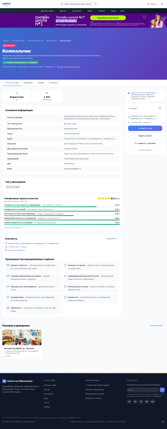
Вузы (90, 11)
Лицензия (28, 83)
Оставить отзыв (145, 128)
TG (141, 402)
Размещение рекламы (95, 394)
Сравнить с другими (147, 143)
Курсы (113, 11)
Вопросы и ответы (93, 398)
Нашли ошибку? (146, 150)
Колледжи (76, 11)
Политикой (157, 396)
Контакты (53, 83)
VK (129, 402)
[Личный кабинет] (162, 4)
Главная (5, 41)
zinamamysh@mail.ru (16, 250)
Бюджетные (51, 41)
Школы (63, 11)
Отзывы (41, 83)
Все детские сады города (68, 67)
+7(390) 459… (17, 247)
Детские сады (47, 11)
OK (135, 402)
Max (146, 402)
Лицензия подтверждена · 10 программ (21, 62)
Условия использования (66, 418)
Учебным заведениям (94, 389)
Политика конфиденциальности (44, 418)
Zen (152, 402)
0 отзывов (132, 108)
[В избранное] (159, 108)
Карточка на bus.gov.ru (12, 228)
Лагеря (101, 11)
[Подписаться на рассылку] (162, 389)
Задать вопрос (145, 136)
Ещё (122, 11)
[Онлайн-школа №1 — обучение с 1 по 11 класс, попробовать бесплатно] (83, 21)
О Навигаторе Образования (97, 385)
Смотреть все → (157, 325)
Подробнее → (112, 238)
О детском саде (12, 83)
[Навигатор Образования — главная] (6, 4)
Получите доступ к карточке (142, 95)
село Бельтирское (35, 41)
